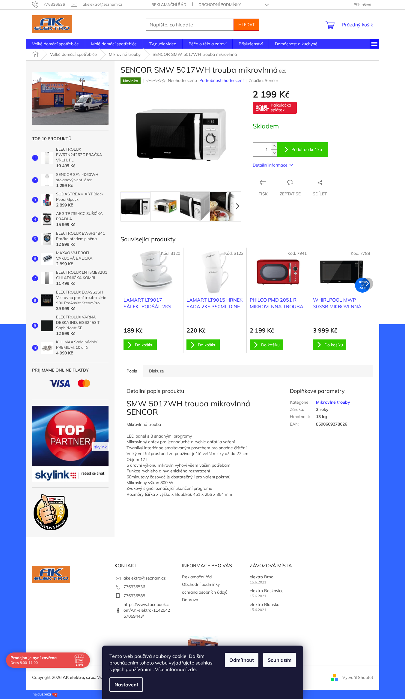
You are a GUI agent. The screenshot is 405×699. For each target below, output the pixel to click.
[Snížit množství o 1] (274, 152)
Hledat (246, 24)
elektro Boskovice (267, 590)
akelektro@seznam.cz (144, 578)
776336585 (134, 595)
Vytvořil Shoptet (357, 677)
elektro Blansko (264, 604)
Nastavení (126, 685)
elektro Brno (261, 577)
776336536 (134, 586)
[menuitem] (55, 44)
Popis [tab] (132, 371)
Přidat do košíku (306, 149)
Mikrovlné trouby (333, 402)
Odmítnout (241, 660)
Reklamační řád (168, 4)
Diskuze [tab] (156, 371)
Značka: (263, 80)
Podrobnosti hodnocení (221, 80)
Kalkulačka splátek (281, 107)
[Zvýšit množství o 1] (274, 146)
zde (192, 669)
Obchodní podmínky (219, 4)
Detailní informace (270, 165)
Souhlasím (279, 660)
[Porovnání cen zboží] (45, 694)
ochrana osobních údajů (205, 592)
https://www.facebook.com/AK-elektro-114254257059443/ (147, 610)
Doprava (190, 599)
